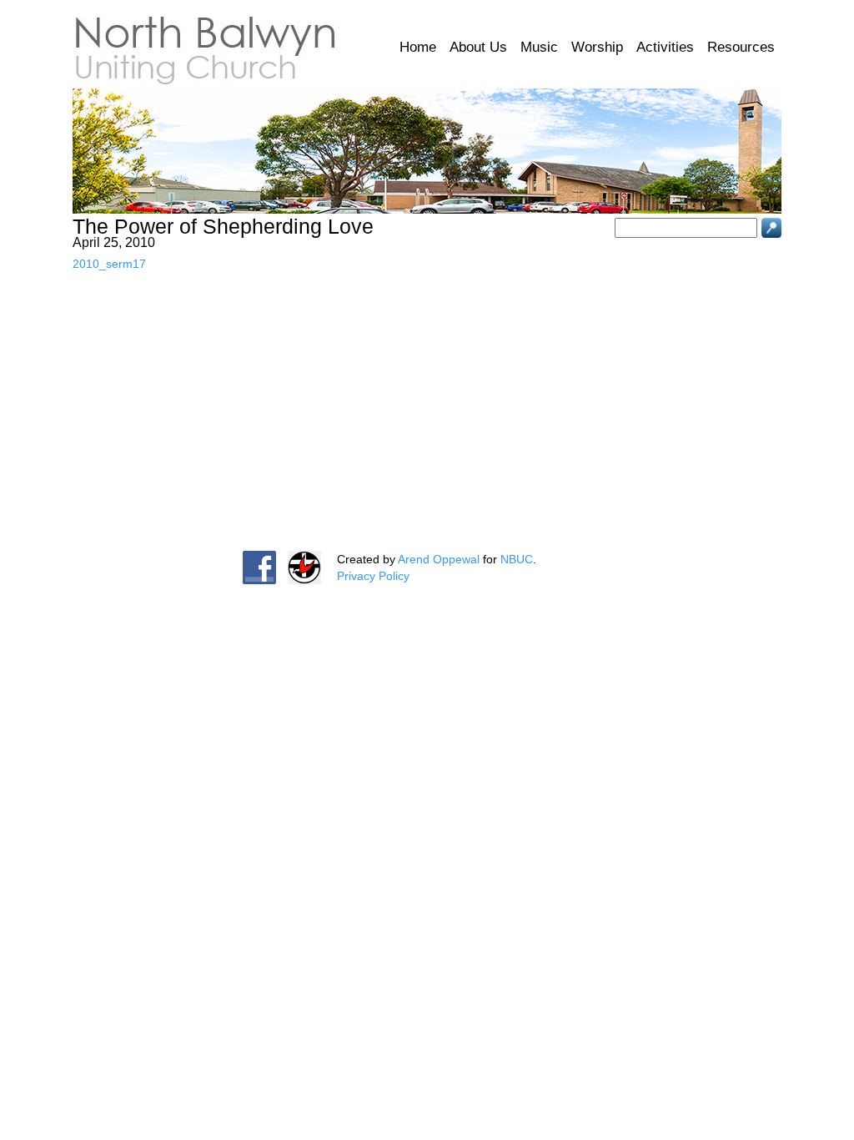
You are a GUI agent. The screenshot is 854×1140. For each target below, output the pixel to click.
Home (417, 47)
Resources (741, 47)
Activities (665, 47)
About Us (478, 47)
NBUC (516, 559)
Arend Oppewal (439, 559)
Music (539, 47)
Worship (597, 47)
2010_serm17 (109, 263)
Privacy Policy (373, 576)
